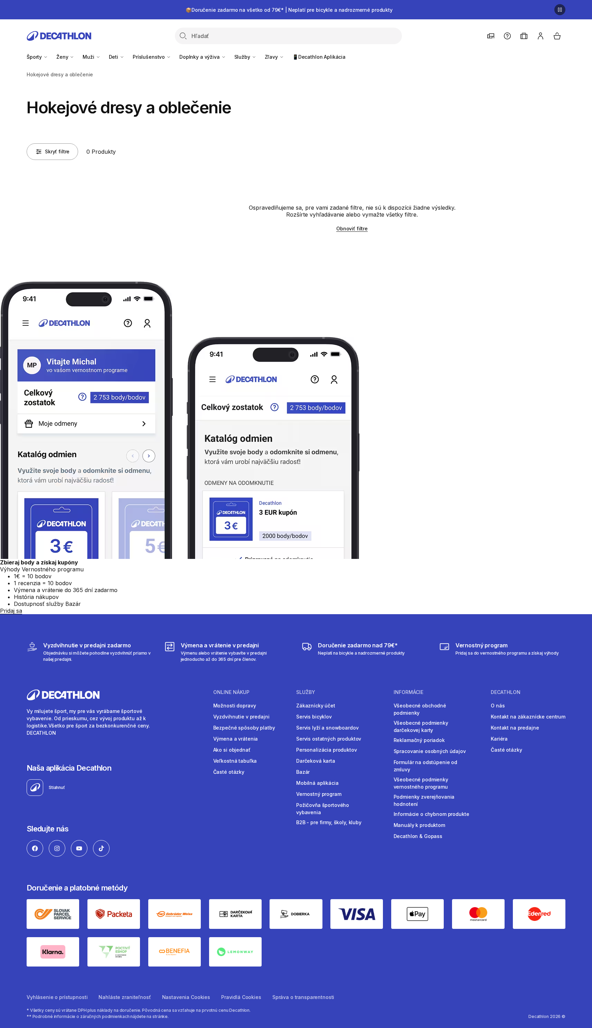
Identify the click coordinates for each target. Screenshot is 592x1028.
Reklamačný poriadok (419, 740)
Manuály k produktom (419, 825)
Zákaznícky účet (315, 705)
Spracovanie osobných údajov (430, 751)
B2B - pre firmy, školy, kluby (328, 822)
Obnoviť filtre (352, 228)
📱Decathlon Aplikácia (319, 57)
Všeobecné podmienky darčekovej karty (421, 726)
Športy (35, 57)
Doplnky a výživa (200, 57)
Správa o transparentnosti (303, 997)
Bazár (303, 772)
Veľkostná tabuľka (235, 761)
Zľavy (272, 57)
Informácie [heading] (408, 692)
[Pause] (559, 9)
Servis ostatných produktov (328, 739)
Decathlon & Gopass (418, 836)
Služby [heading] (305, 692)
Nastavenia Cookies (186, 997)
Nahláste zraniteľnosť (124, 997)
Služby (243, 57)
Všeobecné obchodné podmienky (420, 709)
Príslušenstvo (149, 57)
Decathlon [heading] (505, 692)
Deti (114, 57)
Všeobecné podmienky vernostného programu (421, 783)
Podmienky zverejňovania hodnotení (424, 800)
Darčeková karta (315, 761)
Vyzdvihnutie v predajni (241, 717)
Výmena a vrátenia (235, 739)
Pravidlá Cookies (241, 997)
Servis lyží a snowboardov (327, 728)
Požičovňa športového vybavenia (322, 808)
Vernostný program (318, 794)
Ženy (62, 57)
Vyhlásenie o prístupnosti (57, 997)
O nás (498, 705)
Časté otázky (228, 772)
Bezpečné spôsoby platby (244, 728)
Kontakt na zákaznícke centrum (528, 717)
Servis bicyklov (314, 717)
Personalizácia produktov (326, 750)
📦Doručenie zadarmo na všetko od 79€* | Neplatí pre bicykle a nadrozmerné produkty (289, 10)
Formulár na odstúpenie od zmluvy (426, 765)
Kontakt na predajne (515, 728)
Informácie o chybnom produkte (431, 814)
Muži (89, 57)
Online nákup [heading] (231, 692)
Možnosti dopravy (234, 705)
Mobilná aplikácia (317, 783)
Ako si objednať (232, 750)
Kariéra (499, 739)
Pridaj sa (11, 610)
